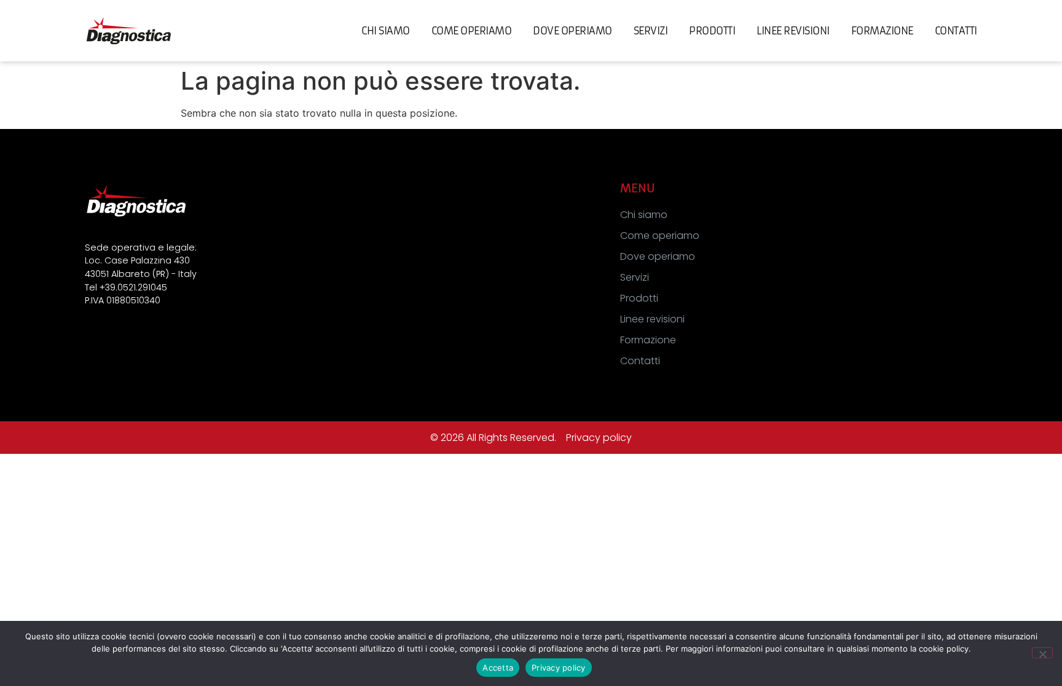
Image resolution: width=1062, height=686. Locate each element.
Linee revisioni (793, 31)
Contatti (956, 31)
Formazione (882, 31)
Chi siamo (385, 31)
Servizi (651, 31)
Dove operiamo (572, 31)
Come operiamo (471, 31)
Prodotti (712, 31)
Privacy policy (599, 438)
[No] (1042, 652)
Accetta (497, 667)
